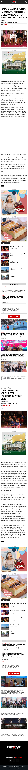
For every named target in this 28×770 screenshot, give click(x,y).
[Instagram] (14, 760)
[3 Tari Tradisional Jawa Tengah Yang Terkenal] (5, 248)
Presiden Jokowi (13, 185)
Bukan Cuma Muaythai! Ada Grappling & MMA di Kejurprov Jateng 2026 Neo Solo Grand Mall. (13, 334)
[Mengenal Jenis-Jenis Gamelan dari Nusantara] (5, 263)
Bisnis (3, 295)
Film (2, 374)
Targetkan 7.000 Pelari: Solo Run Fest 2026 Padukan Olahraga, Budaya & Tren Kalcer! (12, 355)
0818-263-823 (18, 757)
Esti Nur (5, 24)
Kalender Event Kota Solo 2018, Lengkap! (17, 275)
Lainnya (7, 5)
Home (2, 5)
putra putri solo (22, 185)
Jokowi (6, 185)
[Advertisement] (14, 135)
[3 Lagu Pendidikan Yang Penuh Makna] (5, 256)
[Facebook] (2, 27)
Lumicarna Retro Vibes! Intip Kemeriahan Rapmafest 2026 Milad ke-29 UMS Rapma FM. (13, 307)
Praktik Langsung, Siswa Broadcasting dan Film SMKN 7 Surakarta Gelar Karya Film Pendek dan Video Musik (13, 376)
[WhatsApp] (12, 27)
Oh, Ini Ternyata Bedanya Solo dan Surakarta (17, 268)
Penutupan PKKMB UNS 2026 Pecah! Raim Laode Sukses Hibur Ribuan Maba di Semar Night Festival (13, 297)
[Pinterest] (9, 27)
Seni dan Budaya (6, 286)
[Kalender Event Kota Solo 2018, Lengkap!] (5, 277)
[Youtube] (17, 760)
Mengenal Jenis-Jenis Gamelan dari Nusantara (18, 261)
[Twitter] (5, 27)
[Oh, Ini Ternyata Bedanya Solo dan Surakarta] (5, 270)
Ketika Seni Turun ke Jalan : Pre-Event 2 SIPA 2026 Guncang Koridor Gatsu (13, 288)
